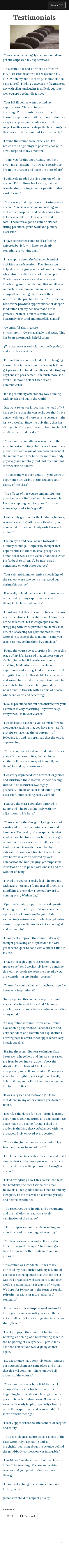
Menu (57, 6)
